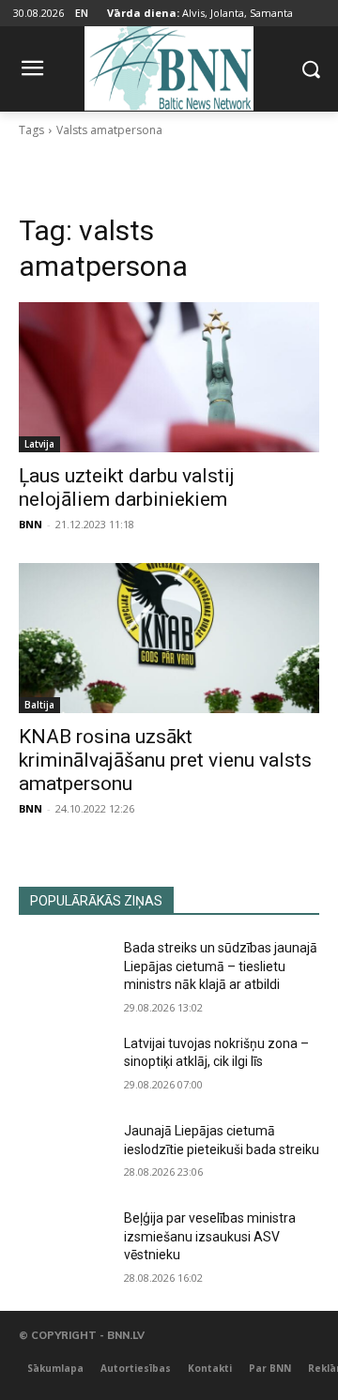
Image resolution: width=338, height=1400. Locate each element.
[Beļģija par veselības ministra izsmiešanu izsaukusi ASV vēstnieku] (64, 1241)
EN (81, 13)
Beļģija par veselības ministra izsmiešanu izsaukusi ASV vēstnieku (210, 1236)
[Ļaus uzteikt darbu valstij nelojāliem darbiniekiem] (169, 377)
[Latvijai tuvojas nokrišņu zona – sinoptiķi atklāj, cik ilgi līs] (64, 1066)
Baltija (39, 704)
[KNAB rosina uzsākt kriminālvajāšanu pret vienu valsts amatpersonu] (169, 638)
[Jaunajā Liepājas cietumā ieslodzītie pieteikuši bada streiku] (64, 1153)
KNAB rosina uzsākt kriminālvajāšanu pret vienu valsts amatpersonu (165, 760)
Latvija (39, 443)
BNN (30, 524)
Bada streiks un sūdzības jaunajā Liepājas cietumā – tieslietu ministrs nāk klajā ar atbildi (220, 966)
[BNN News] (169, 65)
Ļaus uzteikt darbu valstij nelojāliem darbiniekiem (127, 487)
